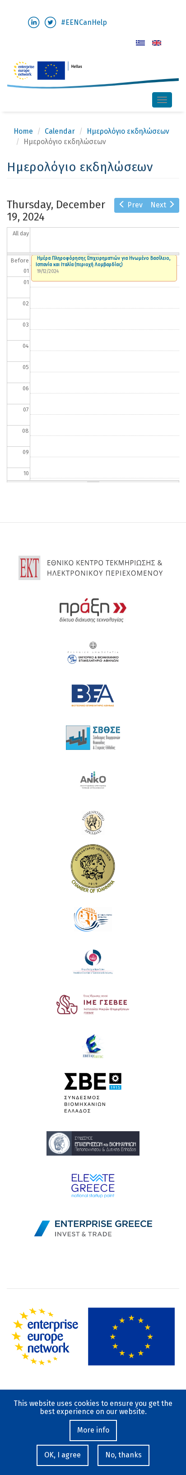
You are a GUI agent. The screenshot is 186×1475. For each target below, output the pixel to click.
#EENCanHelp (84, 22)
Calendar (60, 131)
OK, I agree (62, 1455)
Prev (135, 205)
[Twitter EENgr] (50, 22)
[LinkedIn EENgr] (34, 22)
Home (23, 131)
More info (93, 1430)
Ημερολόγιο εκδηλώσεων (128, 131)
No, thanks (123, 1455)
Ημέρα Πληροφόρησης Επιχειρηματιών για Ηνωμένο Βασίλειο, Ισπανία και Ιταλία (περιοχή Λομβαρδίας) (103, 261)
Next (158, 205)
